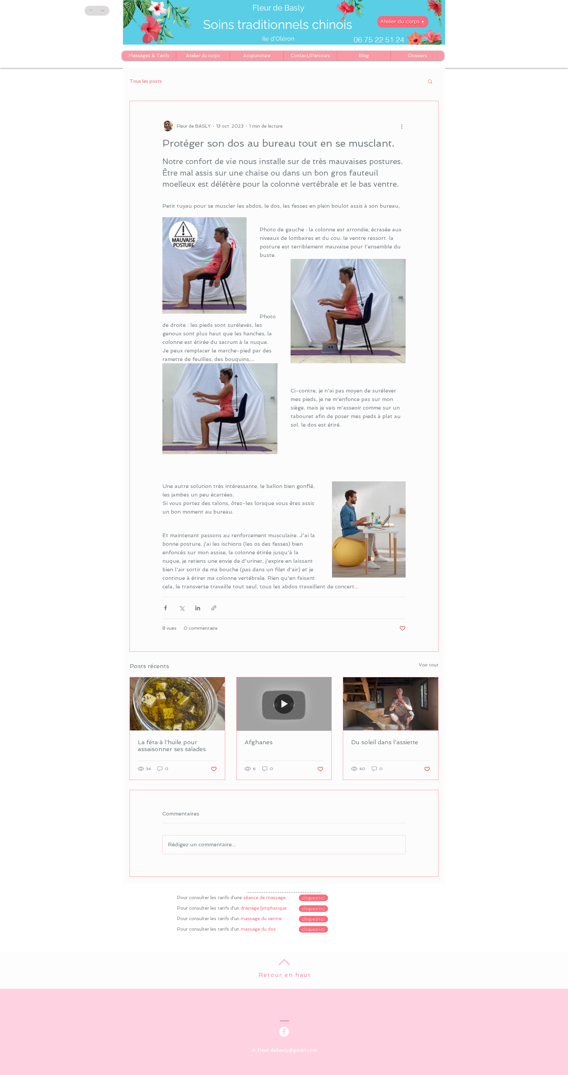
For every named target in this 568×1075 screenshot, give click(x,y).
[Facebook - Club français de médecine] (284, 1032)
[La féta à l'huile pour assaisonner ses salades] (177, 703)
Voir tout (428, 664)
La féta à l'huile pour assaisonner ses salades (172, 745)
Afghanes (258, 742)
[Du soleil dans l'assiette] (390, 703)
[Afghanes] (284, 703)
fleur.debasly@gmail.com (287, 1050)
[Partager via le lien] (214, 608)
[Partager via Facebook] (165, 608)
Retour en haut (284, 974)
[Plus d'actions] (402, 126)
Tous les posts (146, 81)
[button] (430, 81)
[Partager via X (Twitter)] (181, 608)
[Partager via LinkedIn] (198, 608)
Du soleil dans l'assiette (384, 742)
